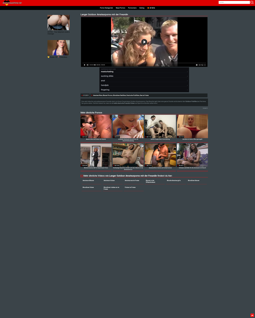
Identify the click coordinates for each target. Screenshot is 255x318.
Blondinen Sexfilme (119, 95)
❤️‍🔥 (151, 8)
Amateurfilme (97, 95)
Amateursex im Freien (132, 180)
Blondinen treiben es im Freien (111, 188)
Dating (141, 8)
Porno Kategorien (106, 8)
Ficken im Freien (130, 187)
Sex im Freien (144, 95)
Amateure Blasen (88, 180)
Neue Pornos (120, 8)
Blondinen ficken (88, 187)
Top (252, 315)
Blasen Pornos (108, 95)
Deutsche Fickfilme (133, 95)
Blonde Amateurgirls (174, 180)
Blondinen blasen (193, 180)
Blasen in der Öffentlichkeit (150, 181)
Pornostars (132, 8)
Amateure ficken (109, 180)
